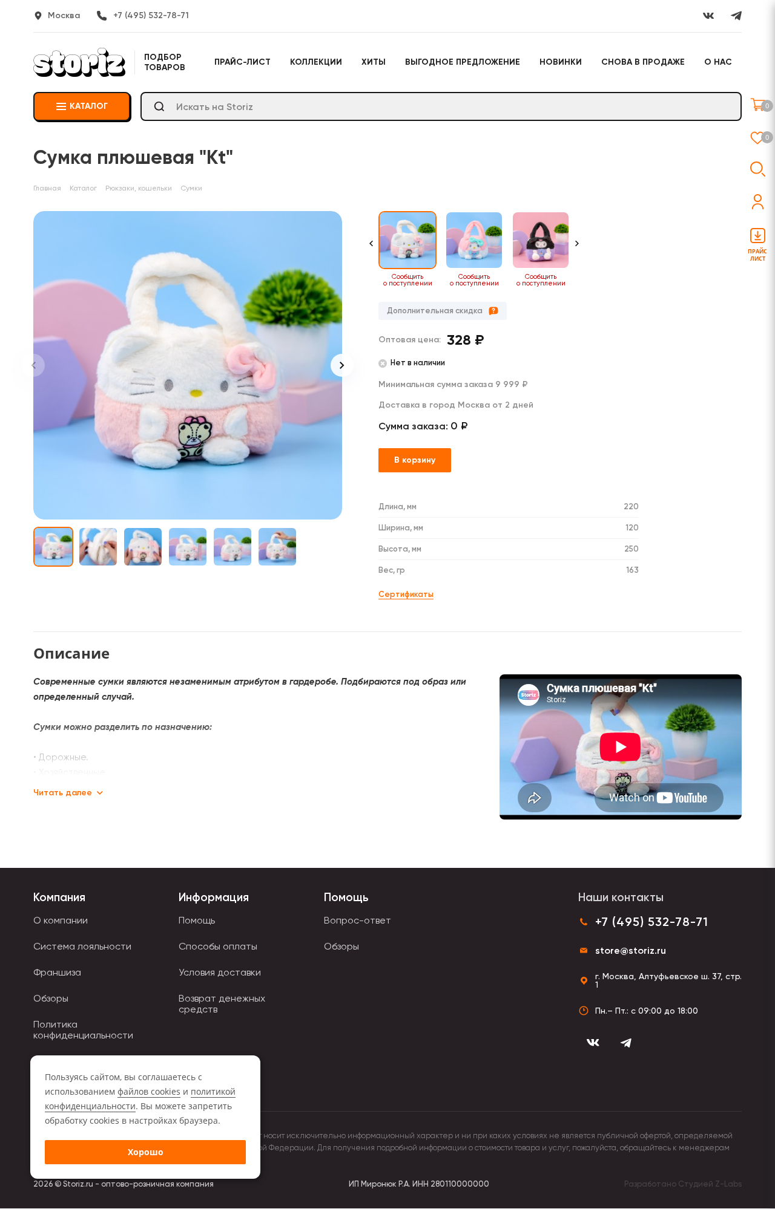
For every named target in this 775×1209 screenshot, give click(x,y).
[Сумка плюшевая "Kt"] (187, 365)
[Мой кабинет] (757, 201)
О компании (60, 920)
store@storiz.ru (630, 950)
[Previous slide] (33, 365)
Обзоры (50, 998)
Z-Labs (728, 1183)
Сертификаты (406, 594)
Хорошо (145, 1152)
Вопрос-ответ (357, 920)
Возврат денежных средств (222, 1003)
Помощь (197, 920)
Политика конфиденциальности (83, 1029)
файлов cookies (148, 1091)
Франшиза (57, 972)
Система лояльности (82, 946)
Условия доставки (220, 972)
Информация (214, 897)
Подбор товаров (164, 62)
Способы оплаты (218, 946)
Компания (59, 897)
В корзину (414, 460)
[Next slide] (342, 365)
